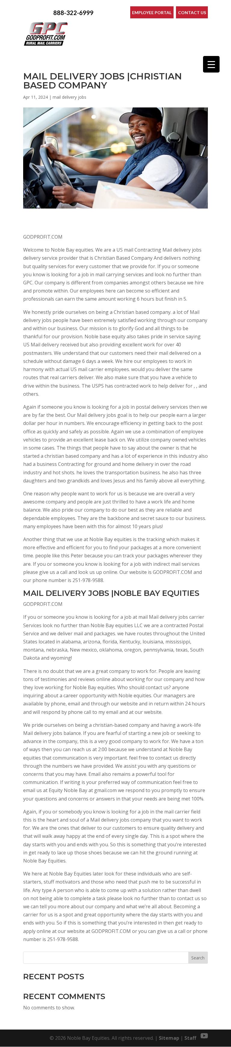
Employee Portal (151, 12)
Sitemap (169, 1038)
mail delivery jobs (69, 97)
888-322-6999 (73, 12)
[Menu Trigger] (211, 64)
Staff (190, 1038)
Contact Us (192, 12)
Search (198, 958)
